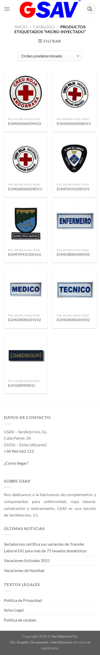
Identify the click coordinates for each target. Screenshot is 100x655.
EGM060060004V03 (24, 124)
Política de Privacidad (23, 600)
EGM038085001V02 (24, 320)
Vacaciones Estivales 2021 (27, 560)
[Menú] (7, 9)
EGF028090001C (22, 385)
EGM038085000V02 (73, 254)
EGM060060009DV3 (25, 189)
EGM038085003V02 (73, 320)
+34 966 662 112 (19, 451)
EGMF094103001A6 (24, 254)
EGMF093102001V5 (73, 189)
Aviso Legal (14, 609)
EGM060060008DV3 (74, 124)
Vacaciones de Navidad (24, 570)
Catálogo (44, 26)
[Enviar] (90, 9)
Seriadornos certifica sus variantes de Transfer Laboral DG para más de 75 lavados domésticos (45, 547)
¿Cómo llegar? (16, 463)
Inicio (20, 26)
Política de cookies (20, 619)
